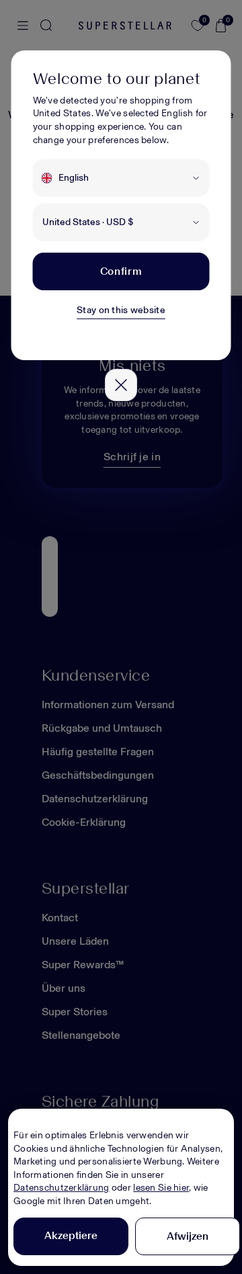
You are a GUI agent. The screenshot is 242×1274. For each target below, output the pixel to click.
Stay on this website (121, 310)
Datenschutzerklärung (61, 1187)
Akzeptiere (70, 1235)
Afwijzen (187, 1236)
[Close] (121, 385)
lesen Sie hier (161, 1187)
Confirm (121, 271)
